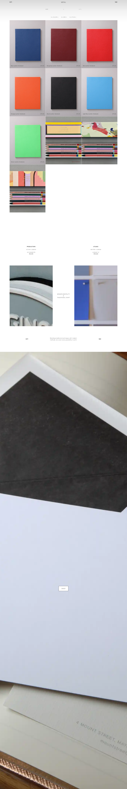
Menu (63, 2)
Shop (47, 9)
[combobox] (54, 17)
